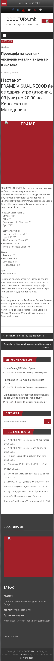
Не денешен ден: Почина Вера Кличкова (27, 456)
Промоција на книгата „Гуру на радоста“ (25, 336)
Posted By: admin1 (10, 73)
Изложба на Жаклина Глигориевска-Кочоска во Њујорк (27, 345)
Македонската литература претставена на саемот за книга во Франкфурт (26, 396)
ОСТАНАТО (7, 41)
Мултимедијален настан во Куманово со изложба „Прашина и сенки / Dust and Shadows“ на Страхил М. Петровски (26, 496)
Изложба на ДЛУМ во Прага (19, 368)
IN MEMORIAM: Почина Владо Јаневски (27, 448)
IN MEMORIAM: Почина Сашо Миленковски (29, 440)
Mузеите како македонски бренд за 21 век (28, 473)
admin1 (19, 372)
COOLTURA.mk (21, 19)
